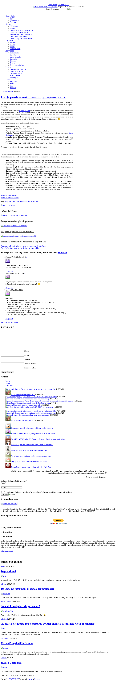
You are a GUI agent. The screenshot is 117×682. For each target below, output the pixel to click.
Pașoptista (9, 40)
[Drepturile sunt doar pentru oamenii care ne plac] (12, 389)
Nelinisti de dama (16, 71)
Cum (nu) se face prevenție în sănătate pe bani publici (20, 248)
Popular (8, 383)
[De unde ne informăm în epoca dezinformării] (5, 594)
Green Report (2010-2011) (19, 32)
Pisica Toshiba (15, 75)
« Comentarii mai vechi (9, 322)
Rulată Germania (11, 662)
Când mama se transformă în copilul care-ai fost (40, 397)
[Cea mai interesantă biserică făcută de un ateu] (11, 403)
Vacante (13, 88)
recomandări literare (30, 201)
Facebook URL (30, 368)
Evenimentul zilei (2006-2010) (21, 34)
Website (27, 359)
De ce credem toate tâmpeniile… (23, 395)
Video (12, 84)
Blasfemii (13, 43)
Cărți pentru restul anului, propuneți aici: (33, 97)
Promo (12, 63)
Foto (11, 86)
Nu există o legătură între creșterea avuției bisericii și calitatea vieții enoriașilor (47, 623)
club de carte (18, 201)
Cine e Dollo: (10, 16)
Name (26, 351)
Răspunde (9, 271)
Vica (30, 679)
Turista (7, 79)
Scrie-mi (13, 22)
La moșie (13, 59)
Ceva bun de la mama (18, 69)
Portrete (13, 55)
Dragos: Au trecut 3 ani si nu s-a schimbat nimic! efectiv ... (32, 428)
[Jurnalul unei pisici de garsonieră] (7, 611)
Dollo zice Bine (51, 7)
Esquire (13, 28)
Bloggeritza (9, 51)
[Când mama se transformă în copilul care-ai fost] (13, 397)
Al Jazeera (14, 26)
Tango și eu (14, 77)
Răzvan (37, 679)
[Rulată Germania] (4, 667)
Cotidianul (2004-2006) (18, 36)
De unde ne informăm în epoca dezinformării (27, 588)
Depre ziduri (8, 571)
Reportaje (13, 81)
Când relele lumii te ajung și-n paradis (26, 405)
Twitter (54, 5)
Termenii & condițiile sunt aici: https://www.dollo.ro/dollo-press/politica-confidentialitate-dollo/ (37, 492)
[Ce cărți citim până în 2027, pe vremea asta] (13, 407)
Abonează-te (14, 20)
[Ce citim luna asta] (9, 504)
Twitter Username (30, 364)
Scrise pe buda (15, 57)
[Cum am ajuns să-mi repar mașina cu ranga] (11, 399)
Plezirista (8, 67)
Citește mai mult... (7, 551)
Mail (50, 5)
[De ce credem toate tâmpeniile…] (8, 395)
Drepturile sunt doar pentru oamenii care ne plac (38, 389)
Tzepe (12, 47)
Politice (12, 45)
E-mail (26, 355)
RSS (67, 5)
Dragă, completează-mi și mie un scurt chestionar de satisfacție (23, 246)
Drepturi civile (15, 49)
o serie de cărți (24, 111)
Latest (7, 381)
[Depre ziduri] (3, 576)
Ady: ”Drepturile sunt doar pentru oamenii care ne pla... (31, 456)
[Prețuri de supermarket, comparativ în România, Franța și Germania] (14, 401)
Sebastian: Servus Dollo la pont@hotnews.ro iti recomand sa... (33, 434)
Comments (9, 385)
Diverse (13, 61)
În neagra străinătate (17, 65)
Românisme (14, 53)
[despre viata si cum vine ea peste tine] (39, 7)
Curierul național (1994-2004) (21, 38)
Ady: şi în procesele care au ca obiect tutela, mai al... (30, 461)
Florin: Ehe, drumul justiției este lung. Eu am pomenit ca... (32, 445)
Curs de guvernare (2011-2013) (21, 30)
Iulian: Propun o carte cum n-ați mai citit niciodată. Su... (31, 467)
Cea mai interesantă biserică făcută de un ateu (33, 403)
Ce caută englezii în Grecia (17, 643)
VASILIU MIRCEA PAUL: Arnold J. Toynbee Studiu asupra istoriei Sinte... (38, 439)
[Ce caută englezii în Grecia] (4, 648)
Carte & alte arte (16, 73)
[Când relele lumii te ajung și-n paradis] (9, 405)
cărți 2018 (8, 201)
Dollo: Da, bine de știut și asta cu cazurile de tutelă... (30, 450)
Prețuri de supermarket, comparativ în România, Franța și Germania (49, 401)
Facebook (61, 5)
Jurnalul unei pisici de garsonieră (20, 606)
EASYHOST (14, 679)
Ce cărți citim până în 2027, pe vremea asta (37, 407)
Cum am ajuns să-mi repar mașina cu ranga (33, 399)
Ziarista (8, 24)
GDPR (12, 18)
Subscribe (62, 252)
